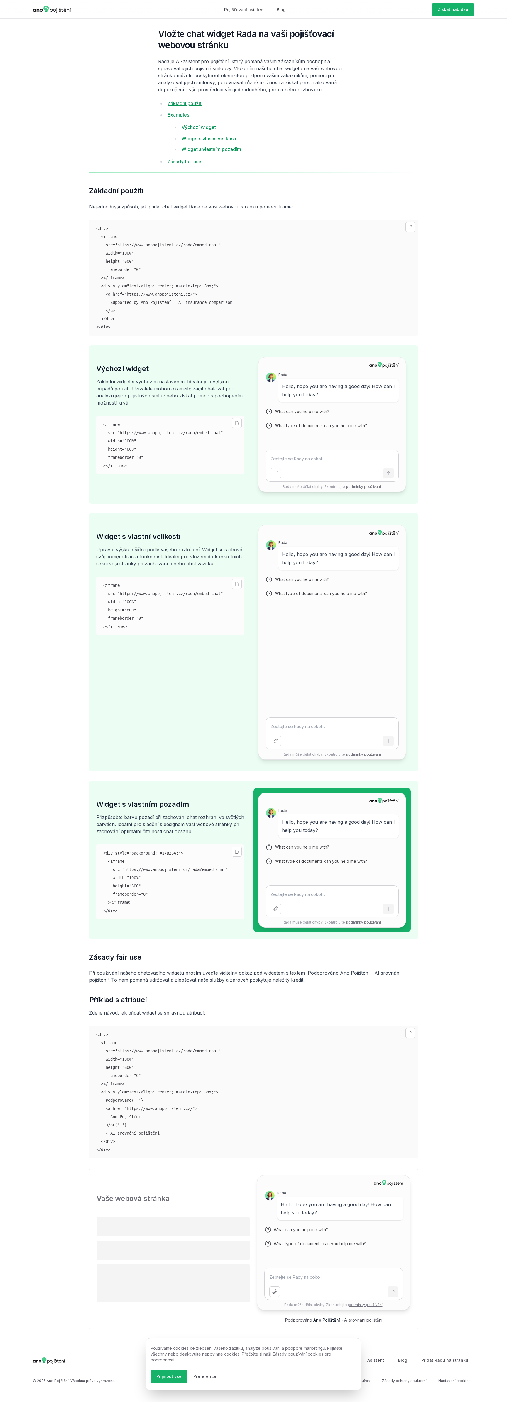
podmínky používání (363, 486)
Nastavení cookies (454, 1381)
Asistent (375, 1360)
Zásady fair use (184, 161)
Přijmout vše (169, 1376)
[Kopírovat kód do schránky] (410, 227)
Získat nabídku (453, 9)
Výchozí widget (199, 127)
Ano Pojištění (326, 1319)
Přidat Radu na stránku (444, 1360)
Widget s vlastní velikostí (209, 138)
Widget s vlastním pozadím (211, 149)
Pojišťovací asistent (244, 9)
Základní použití (185, 103)
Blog (281, 9)
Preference (204, 1376)
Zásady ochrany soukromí (404, 1381)
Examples (178, 115)
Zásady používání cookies (297, 1354)
